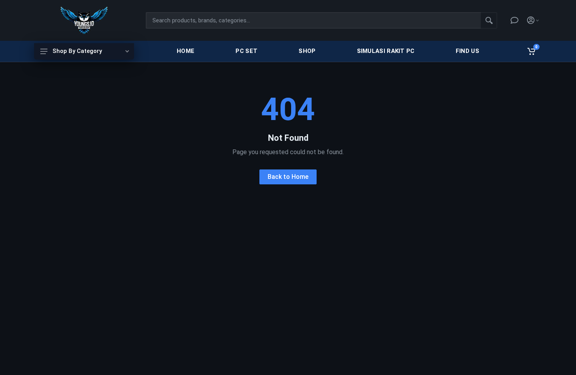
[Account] (533, 20)
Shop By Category (77, 51)
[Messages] (514, 20)
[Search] (489, 20)
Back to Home (288, 176)
